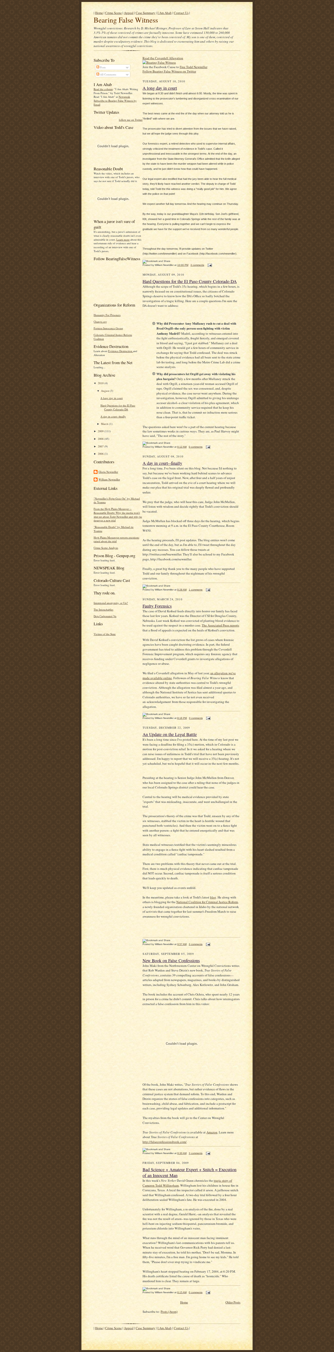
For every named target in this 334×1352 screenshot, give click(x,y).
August (105, 391)
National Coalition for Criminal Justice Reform (207, 902)
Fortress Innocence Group (108, 328)
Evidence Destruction (120, 351)
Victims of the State (105, 634)
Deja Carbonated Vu (105, 616)
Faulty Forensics (157, 606)
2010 (101, 383)
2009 (101, 431)
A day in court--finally (113, 416)
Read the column (103, 89)
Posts (102, 67)
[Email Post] (209, 265)
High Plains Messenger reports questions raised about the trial (116, 539)
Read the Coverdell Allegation (163, 58)
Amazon (211, 1132)
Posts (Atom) (169, 1311)
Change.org (100, 321)
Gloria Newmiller (108, 472)
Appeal (129, 13)
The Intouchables (103, 609)
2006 (101, 453)
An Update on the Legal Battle (170, 734)
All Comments (107, 74)
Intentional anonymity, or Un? (111, 603)
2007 (101, 446)
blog (213, 897)
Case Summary (145, 13)
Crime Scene (113, 13)
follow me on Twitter (131, 120)
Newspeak (124, 96)
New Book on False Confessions (171, 960)
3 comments (197, 265)
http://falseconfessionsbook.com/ (165, 1142)
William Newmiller (109, 479)
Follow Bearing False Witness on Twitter (169, 71)
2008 (101, 439)
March (105, 424)
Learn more (123, 239)
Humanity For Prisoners (107, 315)
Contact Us (181, 13)
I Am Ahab (164, 13)
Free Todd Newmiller (193, 67)
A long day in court (111, 398)
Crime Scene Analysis (106, 548)
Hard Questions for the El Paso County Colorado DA (117, 407)
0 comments (195, 446)
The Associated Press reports (220, 625)
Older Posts (232, 1302)
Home (99, 13)
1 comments (195, 589)
